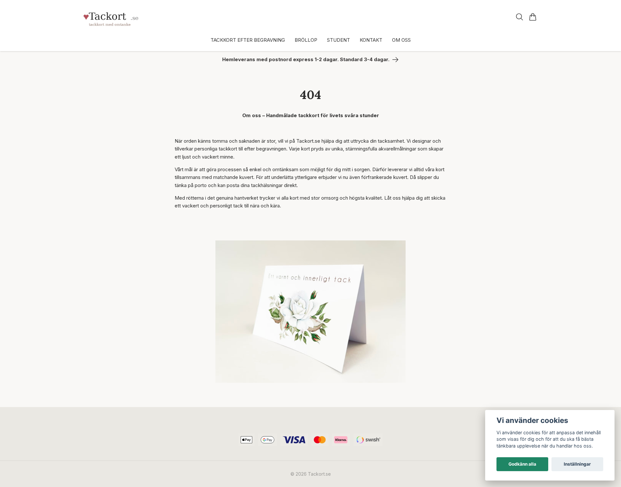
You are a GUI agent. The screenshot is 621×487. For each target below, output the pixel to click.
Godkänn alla (522, 464)
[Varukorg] (532, 17)
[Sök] (519, 17)
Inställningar (577, 464)
